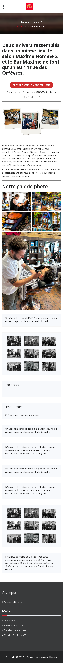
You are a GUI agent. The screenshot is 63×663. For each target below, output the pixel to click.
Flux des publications (14, 625)
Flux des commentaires (16, 630)
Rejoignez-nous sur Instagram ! (23, 414)
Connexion (9, 620)
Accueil (20, 26)
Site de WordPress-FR (15, 635)
